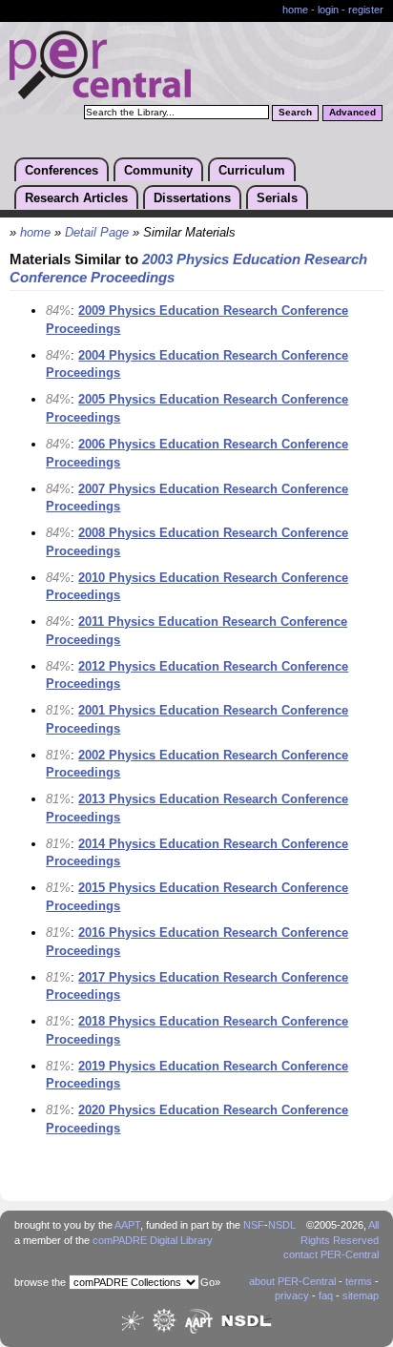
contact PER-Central (331, 1254)
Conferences (61, 170)
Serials (277, 198)
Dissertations (192, 198)
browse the (40, 1282)
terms (358, 1281)
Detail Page (97, 232)
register (365, 9)
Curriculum (251, 170)
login (328, 9)
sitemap (360, 1295)
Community (158, 170)
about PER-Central (292, 1281)
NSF (253, 1225)
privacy (292, 1295)
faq (326, 1295)
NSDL (282, 1225)
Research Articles (76, 198)
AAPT (127, 1225)
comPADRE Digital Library (153, 1240)
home (295, 9)
